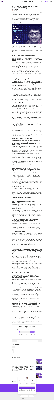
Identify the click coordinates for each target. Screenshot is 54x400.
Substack (23, 398)
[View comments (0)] (15, 12)
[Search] (42, 1)
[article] (27, 362)
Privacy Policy (33, 390)
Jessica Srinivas (16, 9)
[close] (35, 377)
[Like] (12, 371)
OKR (19, 122)
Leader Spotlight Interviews (16, 4)
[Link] (10, 55)
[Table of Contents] (1, 200)
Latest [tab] (15, 357)
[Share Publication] (43, 1)
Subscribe (47, 1)
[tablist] (15, 347)
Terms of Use (31, 389)
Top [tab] (12, 357)
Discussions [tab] (18, 357)
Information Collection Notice (26, 390)
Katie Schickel (16, 370)
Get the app (31, 396)
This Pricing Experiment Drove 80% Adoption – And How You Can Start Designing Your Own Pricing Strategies (22, 374)
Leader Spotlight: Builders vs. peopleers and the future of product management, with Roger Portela (23, 367)
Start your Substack (25, 396)
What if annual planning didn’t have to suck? (20, 359)
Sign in (51, 1)
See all (13, 381)
